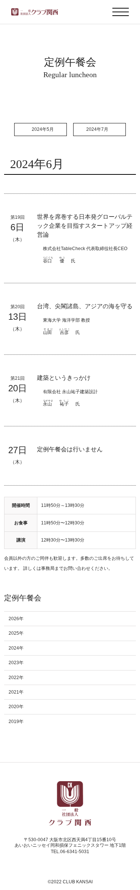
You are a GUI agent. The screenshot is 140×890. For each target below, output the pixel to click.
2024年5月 (43, 129)
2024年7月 (97, 129)
